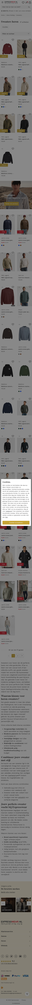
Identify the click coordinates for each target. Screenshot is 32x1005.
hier (21, 505)
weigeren (9, 511)
